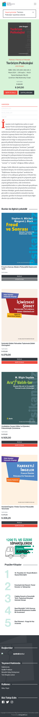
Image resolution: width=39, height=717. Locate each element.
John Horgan (19, 66)
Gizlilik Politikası (7, 670)
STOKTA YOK (19, 279)
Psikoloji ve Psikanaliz (23, 60)
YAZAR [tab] (4, 117)
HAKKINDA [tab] (5, 104)
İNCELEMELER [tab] (7, 113)
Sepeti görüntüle (10, 12)
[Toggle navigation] (35, 3)
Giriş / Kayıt (5, 688)
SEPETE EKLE (11, 93)
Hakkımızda (5, 667)
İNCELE (19, 276)
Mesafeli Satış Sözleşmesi (10, 672)
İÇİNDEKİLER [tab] (6, 109)
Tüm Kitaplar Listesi (8, 675)
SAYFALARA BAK (26, 93)
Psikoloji (11, 60)
